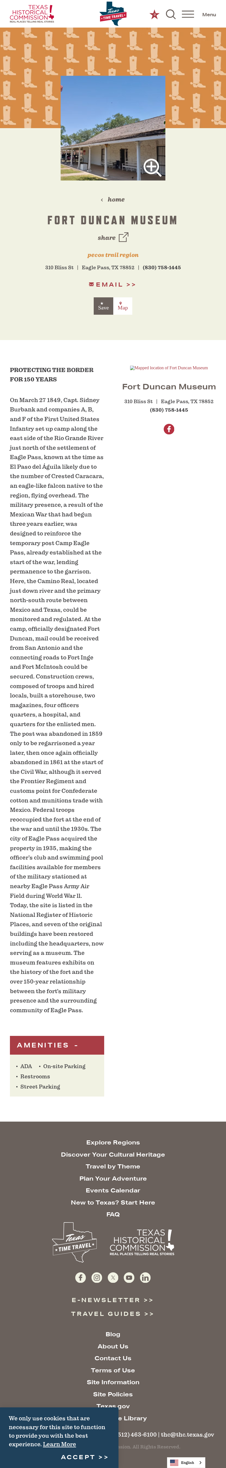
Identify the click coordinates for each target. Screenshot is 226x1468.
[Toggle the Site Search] (171, 13)
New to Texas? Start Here (113, 1202)
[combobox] (186, 1462)
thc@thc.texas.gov (187, 1434)
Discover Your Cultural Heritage (113, 1154)
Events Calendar (113, 1190)
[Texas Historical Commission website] (32, 14)
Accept (78, 1457)
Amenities (44, 1045)
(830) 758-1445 (162, 268)
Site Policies (113, 1394)
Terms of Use (113, 1370)
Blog (113, 1334)
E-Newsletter (106, 1300)
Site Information (113, 1382)
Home (116, 199)
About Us (113, 1346)
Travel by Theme (113, 1166)
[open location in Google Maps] (169, 367)
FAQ (113, 1214)
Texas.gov (113, 1406)
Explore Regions (113, 1142)
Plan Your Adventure (113, 1178)
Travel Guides (106, 1313)
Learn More (59, 1444)
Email (109, 284)
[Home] (113, 13)
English (187, 1463)
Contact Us (113, 1358)
